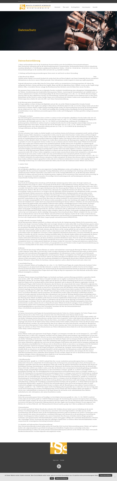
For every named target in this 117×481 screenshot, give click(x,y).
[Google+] (59, 466)
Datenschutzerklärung (105, 475)
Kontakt (62, 460)
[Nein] (115, 477)
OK (52, 478)
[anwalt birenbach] (58, 446)
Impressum (55, 460)
